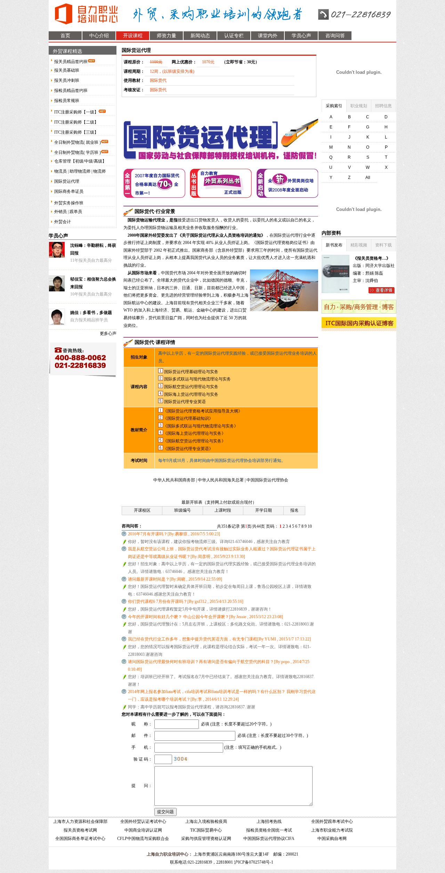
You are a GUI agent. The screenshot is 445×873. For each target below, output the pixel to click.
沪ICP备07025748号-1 (253, 862)
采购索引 (334, 105)
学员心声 (301, 35)
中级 (88, 161)
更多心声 (108, 333)
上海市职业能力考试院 (332, 830)
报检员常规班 (66, 100)
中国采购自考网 (332, 838)
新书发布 (334, 245)
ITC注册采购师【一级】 (76, 112)
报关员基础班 (66, 70)
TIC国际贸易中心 (206, 830)
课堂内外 (267, 35)
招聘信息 (383, 105)
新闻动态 (200, 35)
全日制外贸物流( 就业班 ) (77, 142)
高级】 (100, 161)
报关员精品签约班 (71, 61)
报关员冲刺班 (66, 80)
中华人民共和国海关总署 (221, 480)
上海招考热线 (269, 821)
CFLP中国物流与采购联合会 (143, 838)
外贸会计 (62, 221)
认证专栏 (234, 35)
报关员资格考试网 (80, 830)
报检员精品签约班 (71, 90)
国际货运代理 (66, 181)
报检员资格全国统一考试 (269, 830)
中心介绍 (99, 35)
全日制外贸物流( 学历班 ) (77, 152)
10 (310, 526)
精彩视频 (358, 245)
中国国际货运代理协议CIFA (268, 838)
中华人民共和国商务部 (174, 480)
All (367, 177)
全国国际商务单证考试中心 (80, 838)
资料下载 (383, 245)
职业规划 (358, 105)
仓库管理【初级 (68, 161)
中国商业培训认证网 (143, 830)
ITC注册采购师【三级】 (76, 132)
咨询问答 (335, 35)
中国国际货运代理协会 (267, 480)
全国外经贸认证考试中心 (143, 821)
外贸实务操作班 (68, 202)
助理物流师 (80, 171)
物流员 (60, 171)
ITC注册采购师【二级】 (76, 122)
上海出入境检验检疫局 (206, 821)
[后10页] (314, 526)
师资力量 (166, 35)
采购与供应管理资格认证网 (206, 838)
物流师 (99, 171)
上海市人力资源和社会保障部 (80, 821)
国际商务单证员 (68, 191)
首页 (65, 35)
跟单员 (76, 211)
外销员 (60, 211)
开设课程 (133, 35)
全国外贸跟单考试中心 (332, 821)
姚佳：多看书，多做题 (91, 312)
